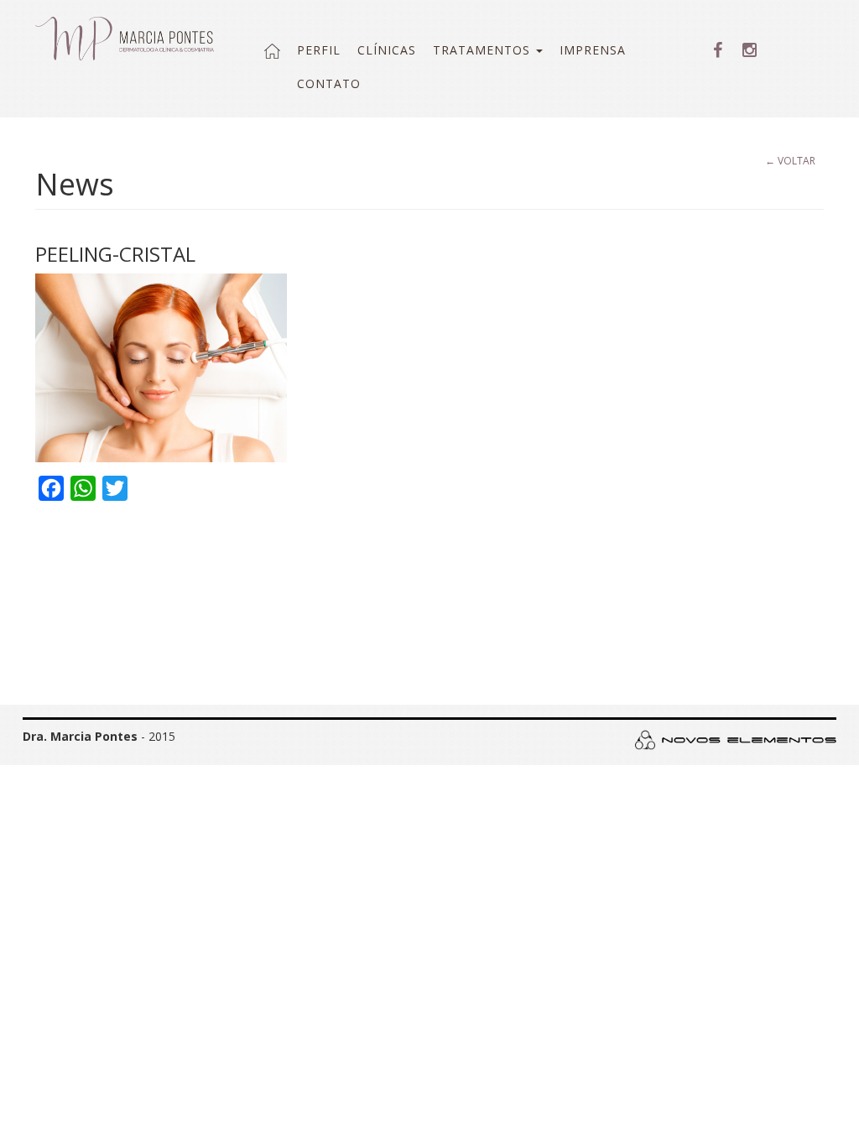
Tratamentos (483, 50)
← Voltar (790, 161)
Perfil (319, 50)
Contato (329, 83)
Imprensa (593, 50)
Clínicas (386, 50)
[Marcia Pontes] (124, 38)
